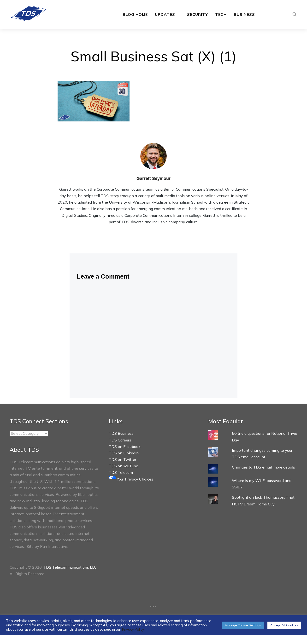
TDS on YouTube (123, 465)
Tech (221, 14)
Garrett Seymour (153, 178)
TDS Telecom (121, 472)
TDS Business (121, 433)
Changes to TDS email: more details (263, 467)
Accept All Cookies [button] (284, 625)
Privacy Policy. (133, 629)
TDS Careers (120, 440)
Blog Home (135, 14)
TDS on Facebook (125, 446)
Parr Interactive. (54, 546)
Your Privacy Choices (134, 479)
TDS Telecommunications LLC (70, 567)
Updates (165, 14)
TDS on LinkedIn (124, 453)
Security (197, 14)
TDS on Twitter (122, 459)
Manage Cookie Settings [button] (243, 625)
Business (244, 14)
